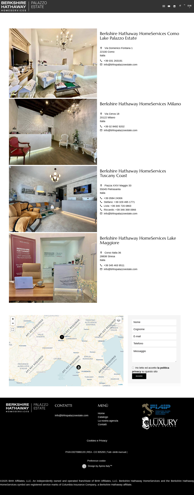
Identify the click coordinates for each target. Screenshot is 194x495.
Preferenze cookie (96, 461)
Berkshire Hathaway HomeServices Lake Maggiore (138, 240)
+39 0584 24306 (113, 198)
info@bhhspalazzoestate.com (120, 64)
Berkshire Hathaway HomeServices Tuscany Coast (133, 173)
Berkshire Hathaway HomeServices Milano (140, 103)
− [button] (13, 323)
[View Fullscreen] (13, 329)
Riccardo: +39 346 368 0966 (120, 209)
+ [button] (13, 319)
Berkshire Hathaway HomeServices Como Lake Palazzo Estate (139, 36)
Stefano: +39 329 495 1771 (119, 202)
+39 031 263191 (113, 60)
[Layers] (118, 320)
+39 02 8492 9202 (114, 126)
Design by (99, 466)
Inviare (139, 376)
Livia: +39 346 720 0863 (117, 205)
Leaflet (120, 384)
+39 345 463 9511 (114, 265)
